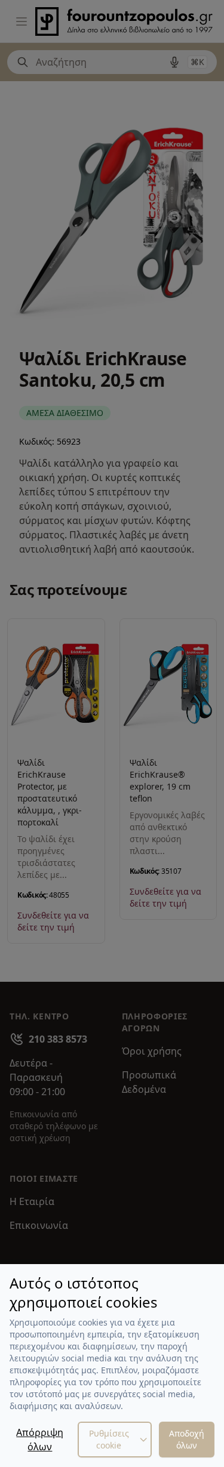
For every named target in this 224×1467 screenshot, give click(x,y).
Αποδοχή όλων (186, 1439)
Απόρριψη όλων (39, 1439)
